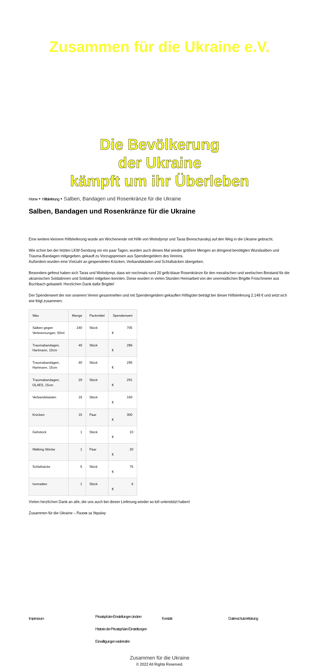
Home (33, 199)
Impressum (36, 618)
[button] (33, 566)
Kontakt (167, 618)
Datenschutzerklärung (243, 618)
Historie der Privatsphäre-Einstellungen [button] (121, 629)
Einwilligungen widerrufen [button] (112, 641)
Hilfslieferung (50, 199)
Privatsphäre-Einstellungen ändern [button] (118, 617)
